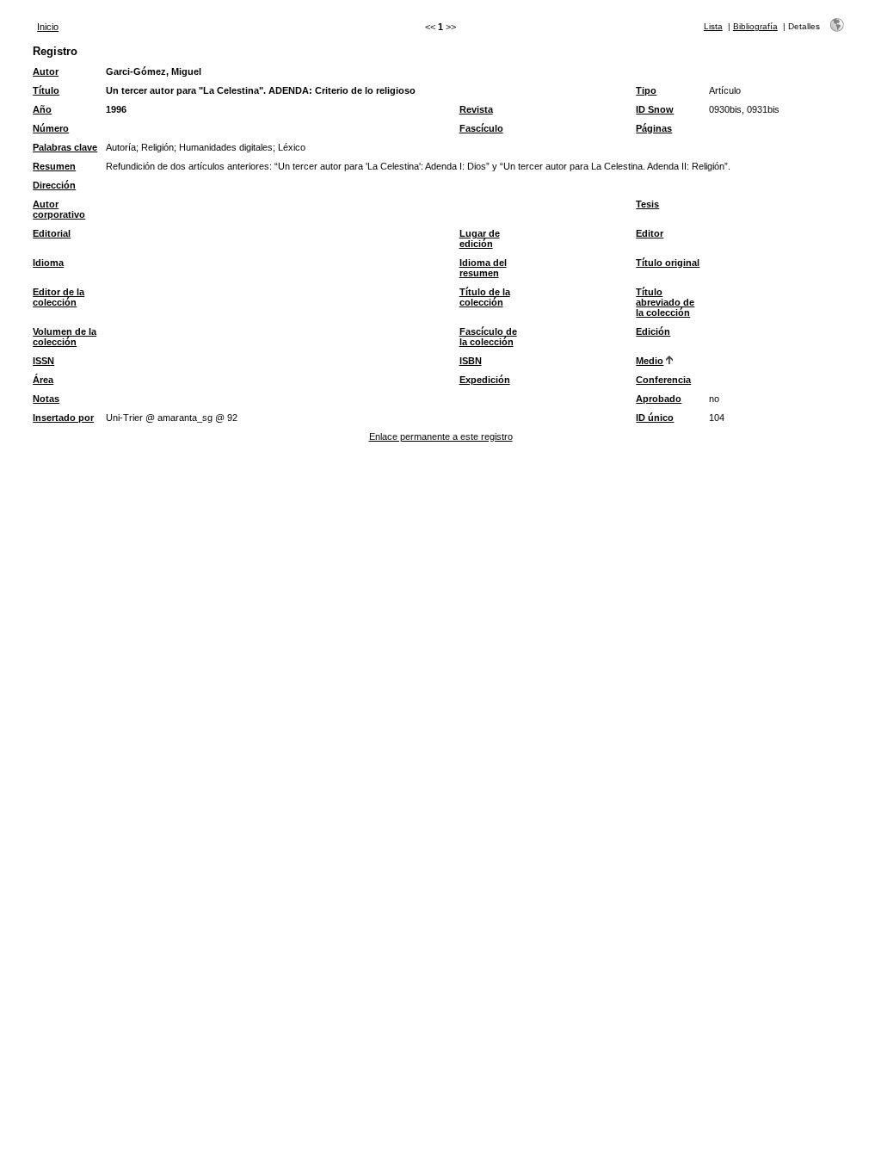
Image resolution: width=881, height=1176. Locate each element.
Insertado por (63, 417)
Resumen (54, 166)
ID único (655, 417)
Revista (476, 109)
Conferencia (663, 379)
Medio (649, 361)
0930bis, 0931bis (744, 109)
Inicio (48, 27)
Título (46, 90)
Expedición (484, 379)
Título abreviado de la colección (665, 302)
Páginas (654, 128)
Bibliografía (755, 26)
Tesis (647, 204)
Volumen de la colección (64, 336)
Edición (653, 331)
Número (51, 128)
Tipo (646, 90)
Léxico (291, 147)
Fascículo (481, 128)
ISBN (470, 361)
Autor (46, 71)
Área (43, 379)
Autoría (121, 147)
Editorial (52, 233)
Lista (713, 26)
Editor (649, 233)
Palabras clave (65, 147)
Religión (157, 147)
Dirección (54, 185)
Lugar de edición (479, 238)
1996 (116, 109)
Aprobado (658, 398)
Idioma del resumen (483, 267)
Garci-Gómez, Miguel (153, 71)
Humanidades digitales (226, 147)
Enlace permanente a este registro (441, 436)
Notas (46, 398)
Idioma (48, 262)
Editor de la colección (58, 297)
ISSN (43, 361)
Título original (667, 262)
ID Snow (655, 109)
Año (42, 109)
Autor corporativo (59, 209)
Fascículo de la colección (488, 336)
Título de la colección (484, 297)
